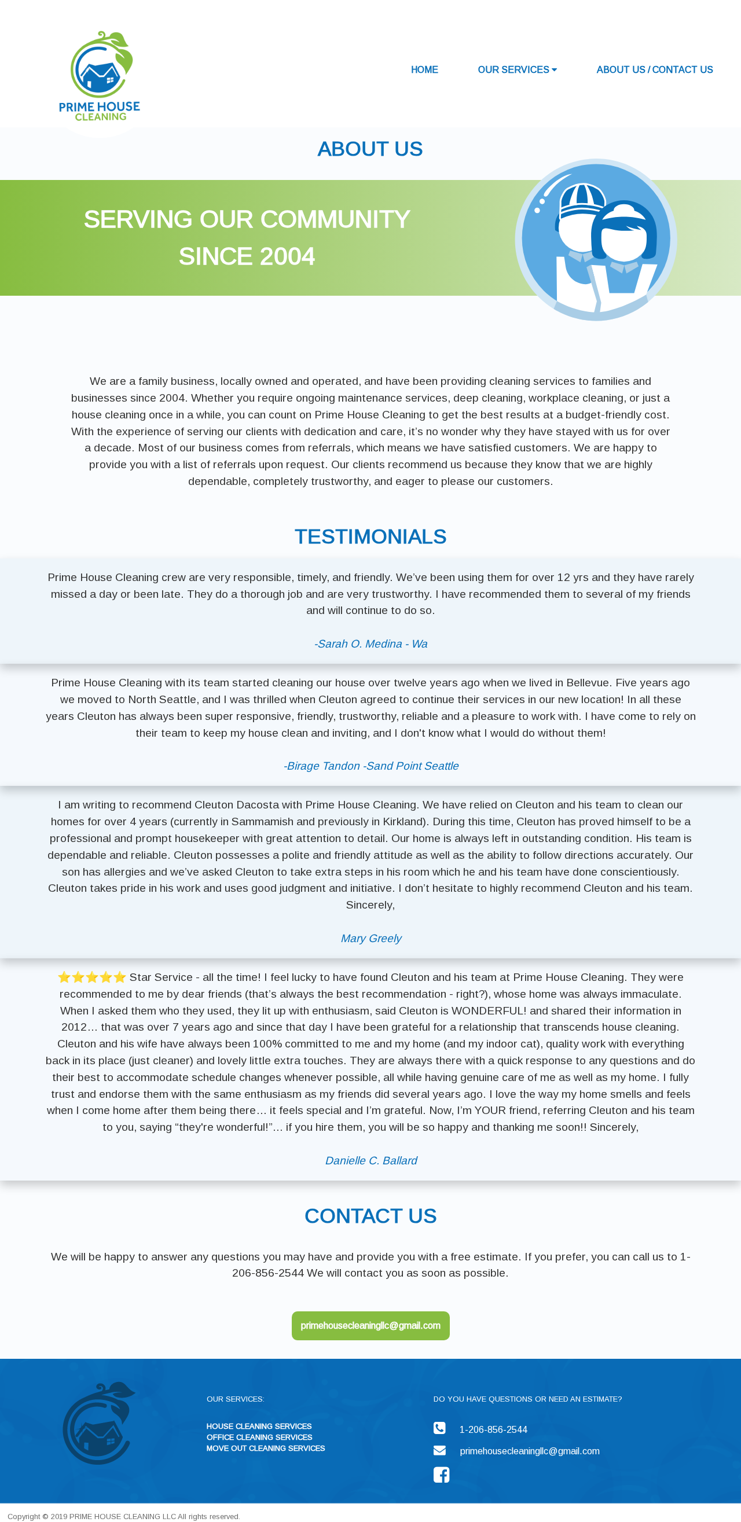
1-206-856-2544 (493, 1430)
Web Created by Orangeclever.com (319, 1508)
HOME (424, 70)
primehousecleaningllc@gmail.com (371, 1325)
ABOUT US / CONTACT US (655, 70)
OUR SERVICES (515, 70)
